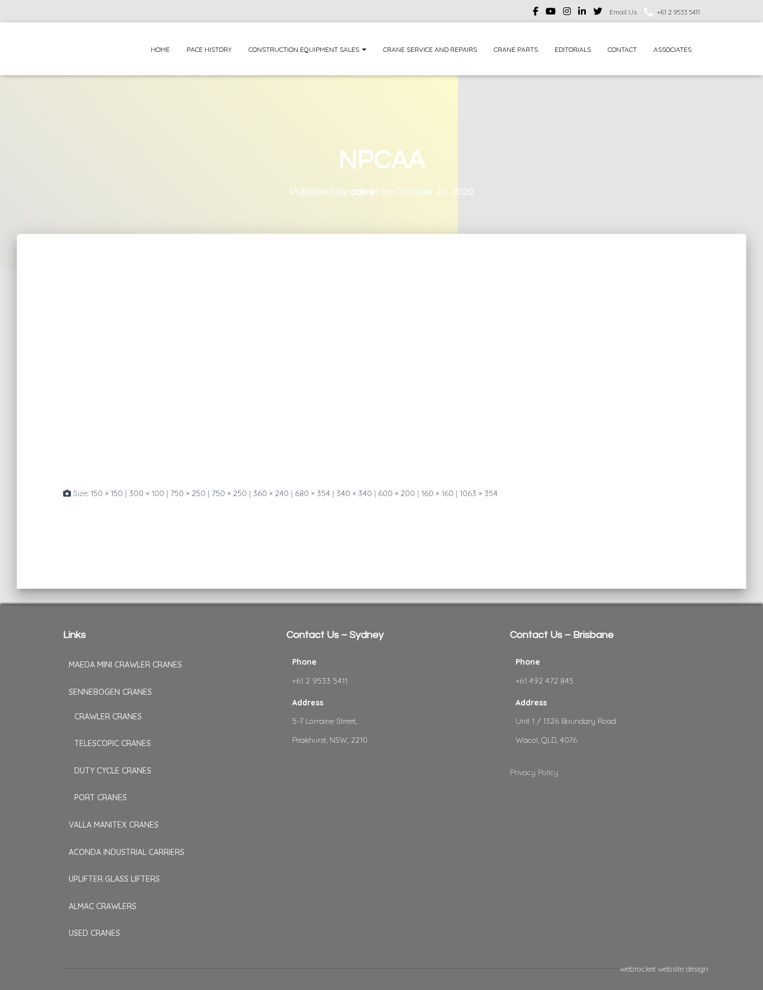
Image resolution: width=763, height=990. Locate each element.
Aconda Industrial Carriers (126, 852)
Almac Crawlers (102, 906)
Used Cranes (94, 933)
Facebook (535, 13)
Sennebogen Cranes (110, 692)
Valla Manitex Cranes (114, 825)
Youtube (551, 13)
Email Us (623, 12)
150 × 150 (106, 493)
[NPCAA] (360, 371)
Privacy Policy (534, 772)
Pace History (209, 49)
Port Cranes (100, 797)
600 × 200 (396, 493)
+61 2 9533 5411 (678, 12)
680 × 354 (312, 493)
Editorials (573, 49)
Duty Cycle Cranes (112, 771)
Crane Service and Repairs (430, 49)
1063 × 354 (479, 493)
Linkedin (582, 13)
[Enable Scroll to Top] (741, 968)
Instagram (567, 13)
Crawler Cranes (108, 717)
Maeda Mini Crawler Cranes (125, 665)
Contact (622, 49)
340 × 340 (354, 493)
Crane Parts (516, 49)
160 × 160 (437, 493)
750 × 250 (188, 493)
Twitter (597, 13)
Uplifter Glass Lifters (114, 879)
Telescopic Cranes (112, 743)
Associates (673, 49)
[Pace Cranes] (84, 49)
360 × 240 (271, 493)
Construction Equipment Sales (305, 49)
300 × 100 (146, 493)
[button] (363, 49)
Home (160, 49)
